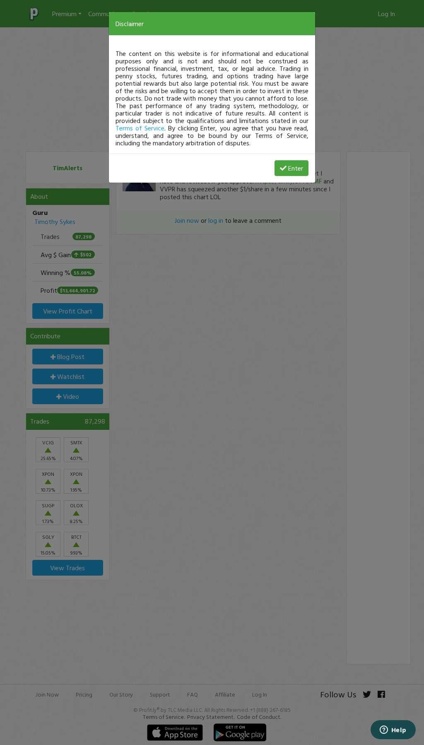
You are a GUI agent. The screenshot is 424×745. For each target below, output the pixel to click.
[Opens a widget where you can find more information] (393, 730)
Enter (295, 168)
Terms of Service (140, 128)
